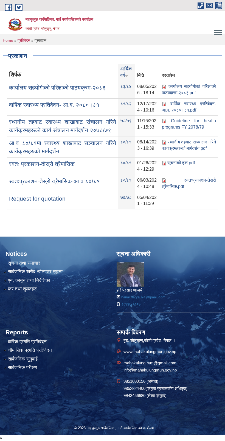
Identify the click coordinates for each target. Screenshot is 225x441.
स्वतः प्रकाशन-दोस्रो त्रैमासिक (42, 164)
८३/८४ (125, 86)
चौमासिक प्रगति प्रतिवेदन (30, 350)
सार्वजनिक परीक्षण (22, 367)
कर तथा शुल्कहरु (22, 289)
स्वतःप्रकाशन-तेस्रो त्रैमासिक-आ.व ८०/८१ (54, 181)
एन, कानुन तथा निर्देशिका (29, 280)
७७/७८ (125, 197)
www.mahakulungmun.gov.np (149, 351)
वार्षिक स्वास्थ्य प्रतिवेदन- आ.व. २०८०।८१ (54, 105)
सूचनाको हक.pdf (181, 162)
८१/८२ (125, 103)
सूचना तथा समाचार (24, 263)
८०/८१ (125, 142)
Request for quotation (37, 198)
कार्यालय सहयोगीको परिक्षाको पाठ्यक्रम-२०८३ (57, 87)
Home (8, 40)
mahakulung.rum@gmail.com (149, 362)
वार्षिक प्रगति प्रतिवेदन (27, 341)
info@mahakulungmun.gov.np (150, 370)
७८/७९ (125, 120)
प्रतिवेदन (24, 40)
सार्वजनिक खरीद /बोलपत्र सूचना (35, 271)
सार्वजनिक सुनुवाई (23, 359)
